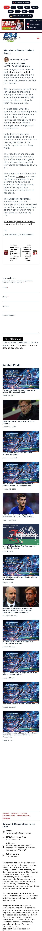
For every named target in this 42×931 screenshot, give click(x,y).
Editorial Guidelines (23, 815)
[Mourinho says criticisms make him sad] (21, 692)
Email (5, 288)
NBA (6, 7)
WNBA (35, 7)
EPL (31, 11)
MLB (20, 7)
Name (5, 297)
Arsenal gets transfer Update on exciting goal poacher (18, 642)
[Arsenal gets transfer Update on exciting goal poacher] (21, 630)
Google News (12, 856)
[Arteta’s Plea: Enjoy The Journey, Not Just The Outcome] (21, 534)
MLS (24, 11)
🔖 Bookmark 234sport (21, 2)
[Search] (20, 37)
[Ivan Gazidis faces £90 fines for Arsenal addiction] (21, 441)
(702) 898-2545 (13, 839)
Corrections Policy (9, 815)
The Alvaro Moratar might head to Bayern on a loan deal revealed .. (18, 516)
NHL (27, 7)
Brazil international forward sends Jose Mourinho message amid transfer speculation (21, 735)
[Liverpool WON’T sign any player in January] (21, 410)
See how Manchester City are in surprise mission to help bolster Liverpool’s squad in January (17, 610)
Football (16, 66)
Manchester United (19, 72)
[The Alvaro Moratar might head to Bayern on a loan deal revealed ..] (21, 503)
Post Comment (13, 339)
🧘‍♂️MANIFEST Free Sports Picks (21, 16)
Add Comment (9, 315)
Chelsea (20, 176)
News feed (14, 813)
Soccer (26, 66)
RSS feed (6, 813)
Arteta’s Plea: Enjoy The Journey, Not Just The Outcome (19, 547)
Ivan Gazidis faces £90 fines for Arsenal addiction (17, 453)
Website (6, 306)
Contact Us (6, 818)
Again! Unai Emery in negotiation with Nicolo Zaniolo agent (20, 674)
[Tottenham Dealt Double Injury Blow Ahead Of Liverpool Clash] (21, 378)
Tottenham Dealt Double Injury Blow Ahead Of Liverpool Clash (19, 391)
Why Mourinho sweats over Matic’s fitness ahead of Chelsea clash (19, 485)
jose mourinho (26, 234)
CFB (10, 11)
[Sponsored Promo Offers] (13, 24)
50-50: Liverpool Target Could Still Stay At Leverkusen (20, 578)
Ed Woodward (11, 234)
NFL (13, 7)
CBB (17, 11)
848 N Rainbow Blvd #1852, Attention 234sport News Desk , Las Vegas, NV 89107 (21, 847)
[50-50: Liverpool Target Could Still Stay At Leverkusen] (21, 565)
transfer (16, 122)
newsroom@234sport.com (18, 833)
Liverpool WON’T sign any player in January (19, 422)
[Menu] (38, 37)
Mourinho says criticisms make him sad (21, 704)
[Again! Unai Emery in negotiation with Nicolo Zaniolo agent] (21, 661)
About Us (24, 813)
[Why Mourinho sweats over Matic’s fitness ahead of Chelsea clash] (21, 472)
